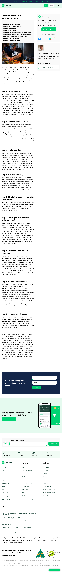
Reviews (4, 470)
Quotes (24, 477)
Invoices (24, 480)
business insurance (9, 270)
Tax (23, 492)
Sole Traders (46, 467)
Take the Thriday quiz (48, 496)
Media (3, 486)
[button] (58, 5)
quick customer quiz (23, 301)
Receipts (24, 473)
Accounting (25, 489)
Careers (3, 489)
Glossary (45, 499)
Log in (51, 5)
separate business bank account (11, 323)
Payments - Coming (27, 483)
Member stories (5, 483)
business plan (12, 127)
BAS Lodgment (26, 496)
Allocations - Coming (27, 499)
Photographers (47, 486)
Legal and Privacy (6, 499)
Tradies (45, 477)
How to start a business (49, 492)
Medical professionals (48, 480)
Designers (45, 483)
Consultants (46, 470)
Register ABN (5, 493)
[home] (7, 5)
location (22, 153)
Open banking (25, 467)
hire (24, 229)
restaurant (23, 68)
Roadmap (4, 477)
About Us (4, 467)
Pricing (3, 474)
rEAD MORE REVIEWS (48, 67)
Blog (3, 480)
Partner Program (6, 496)
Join (46, 5)
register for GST (7, 327)
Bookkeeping (25, 486)
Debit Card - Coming (27, 470)
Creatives (45, 473)
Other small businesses (49, 489)
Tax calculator (5, 510)
